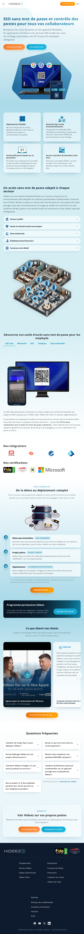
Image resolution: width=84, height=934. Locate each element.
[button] (3, 3)
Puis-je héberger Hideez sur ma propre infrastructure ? (19, 755)
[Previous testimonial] (4, 675)
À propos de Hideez (55, 868)
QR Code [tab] (9, 343)
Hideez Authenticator (27, 873)
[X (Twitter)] (44, 923)
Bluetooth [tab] (21, 343)
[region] (42, 675)
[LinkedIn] (49, 923)
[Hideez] (14, 851)
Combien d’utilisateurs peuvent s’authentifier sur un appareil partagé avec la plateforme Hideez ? (59, 770)
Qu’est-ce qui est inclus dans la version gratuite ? (59, 744)
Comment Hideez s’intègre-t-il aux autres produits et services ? (21, 767)
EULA (33, 916)
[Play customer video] (27, 674)
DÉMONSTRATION (67, 4)
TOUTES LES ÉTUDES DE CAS (40, 715)
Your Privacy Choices (59, 930)
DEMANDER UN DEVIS (53, 829)
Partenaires (52, 873)
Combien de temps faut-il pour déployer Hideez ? (19, 744)
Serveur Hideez (25, 868)
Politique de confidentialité (42, 902)
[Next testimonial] (79, 675)
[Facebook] (34, 923)
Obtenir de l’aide (54, 882)
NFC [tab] (32, 343)
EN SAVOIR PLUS (36, 47)
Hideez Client (24, 877)
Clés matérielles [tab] (57, 343)
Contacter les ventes (68, 782)
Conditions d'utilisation (40, 907)
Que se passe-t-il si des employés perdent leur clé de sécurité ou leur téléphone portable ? (20, 786)
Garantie (34, 911)
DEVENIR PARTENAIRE (65, 611)
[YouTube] (39, 923)
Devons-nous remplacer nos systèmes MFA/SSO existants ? (58, 755)
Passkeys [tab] (42, 343)
